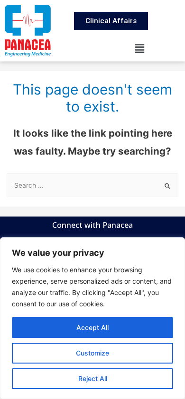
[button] (140, 48)
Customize (92, 353)
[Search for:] (93, 185)
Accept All (92, 327)
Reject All (92, 378)
